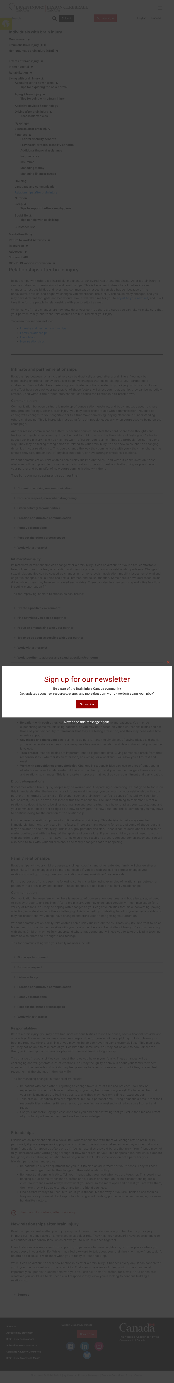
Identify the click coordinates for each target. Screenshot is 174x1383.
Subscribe (87, 704)
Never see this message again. (87, 722)
